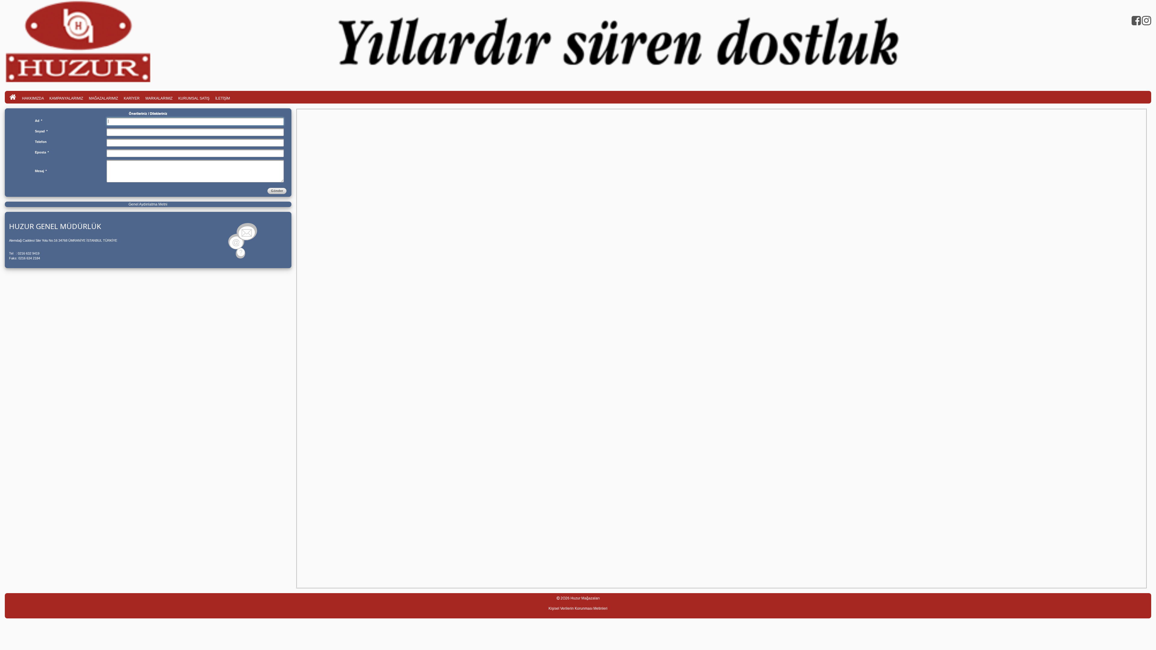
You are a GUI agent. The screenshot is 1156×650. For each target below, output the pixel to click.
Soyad (41, 131)
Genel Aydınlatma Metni (148, 204)
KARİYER (132, 98)
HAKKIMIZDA (33, 98)
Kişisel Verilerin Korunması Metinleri (578, 608)
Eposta (41, 152)
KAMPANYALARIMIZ (66, 98)
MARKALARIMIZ (158, 98)
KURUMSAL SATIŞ (194, 98)
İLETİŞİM (222, 98)
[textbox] (195, 121)
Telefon (41, 142)
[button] (277, 191)
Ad (38, 120)
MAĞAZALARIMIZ (103, 98)
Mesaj (40, 171)
